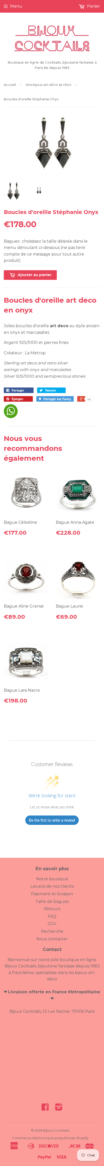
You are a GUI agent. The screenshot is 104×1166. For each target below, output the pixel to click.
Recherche (52, 931)
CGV (52, 923)
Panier (93, 6)
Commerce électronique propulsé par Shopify (50, 1138)
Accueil (10, 85)
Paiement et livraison (52, 893)
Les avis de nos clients (52, 886)
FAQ (52, 916)
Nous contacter (52, 939)
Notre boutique (52, 879)
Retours (52, 908)
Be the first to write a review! (52, 820)
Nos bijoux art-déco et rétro (48, 85)
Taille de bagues (52, 901)
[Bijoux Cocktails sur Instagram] (59, 1108)
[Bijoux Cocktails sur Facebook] (45, 1108)
